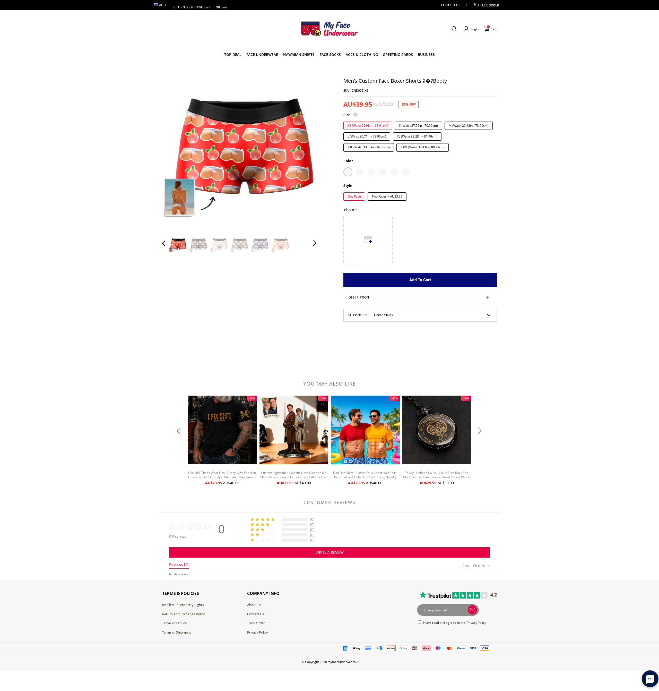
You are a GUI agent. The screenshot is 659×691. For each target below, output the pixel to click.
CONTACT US (450, 5)
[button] (454, 28)
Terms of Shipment (176, 632)
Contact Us (255, 614)
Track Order (488, 5)
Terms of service (174, 623)
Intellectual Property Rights (183, 604)
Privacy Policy (257, 632)
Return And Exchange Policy (183, 614)
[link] (232, 55)
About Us (254, 604)
